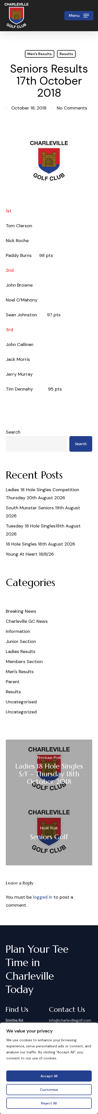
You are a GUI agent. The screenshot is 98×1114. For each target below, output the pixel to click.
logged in (42, 897)
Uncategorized (21, 712)
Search (13, 432)
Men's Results (39, 54)
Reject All (49, 1103)
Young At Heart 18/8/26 (30, 554)
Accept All (49, 1076)
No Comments (72, 108)
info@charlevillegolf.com (70, 1020)
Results (66, 54)
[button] (78, 15)
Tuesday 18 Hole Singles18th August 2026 (43, 530)
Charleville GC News (27, 621)
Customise (49, 1089)
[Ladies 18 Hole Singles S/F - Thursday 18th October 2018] (49, 771)
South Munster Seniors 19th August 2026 (43, 512)
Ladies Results (20, 651)
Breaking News (21, 611)
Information (18, 631)
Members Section (24, 662)
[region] (49, 1068)
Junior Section (21, 641)
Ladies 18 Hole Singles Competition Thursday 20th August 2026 (42, 494)
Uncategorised (21, 702)
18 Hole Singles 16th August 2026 (40, 544)
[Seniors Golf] (49, 833)
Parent (13, 682)
